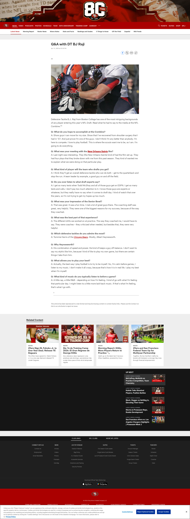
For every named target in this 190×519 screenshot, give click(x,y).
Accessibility (69, 504)
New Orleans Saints (98, 151)
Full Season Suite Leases (105, 448)
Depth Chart (153, 456)
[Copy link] (136, 53)
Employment (38, 452)
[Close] (186, 511)
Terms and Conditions (32, 504)
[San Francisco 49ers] (95, 494)
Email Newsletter (38, 456)
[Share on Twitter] (127, 54)
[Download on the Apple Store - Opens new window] (87, 484)
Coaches (153, 459)
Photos (56, 456)
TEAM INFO (153, 445)
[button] (144, 379)
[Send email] (131, 54)
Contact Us (38, 448)
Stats (153, 463)
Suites (105, 445)
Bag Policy (77, 452)
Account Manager (133, 448)
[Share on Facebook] (122, 54)
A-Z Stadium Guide (77, 456)
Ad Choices (100, 504)
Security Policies (77, 466)
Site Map (56, 463)
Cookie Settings (138, 504)
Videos (56, 452)
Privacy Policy (53, 504)
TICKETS (133, 445)
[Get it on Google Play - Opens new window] (102, 485)
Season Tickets (132, 452)
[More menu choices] (99, 25)
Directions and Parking (77, 463)
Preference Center (158, 504)
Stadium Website (77, 448)
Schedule (153, 452)
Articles (56, 448)
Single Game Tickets (133, 459)
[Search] (159, 25)
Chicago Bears (81, 237)
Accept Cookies (163, 512)
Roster (153, 448)
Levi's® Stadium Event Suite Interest (105, 456)
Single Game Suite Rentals (105, 452)
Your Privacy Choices (118, 504)
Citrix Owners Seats (133, 456)
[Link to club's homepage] (6, 25)
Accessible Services (77, 459)
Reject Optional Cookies (145, 512)
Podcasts (56, 459)
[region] (95, 512)
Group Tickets (133, 463)
